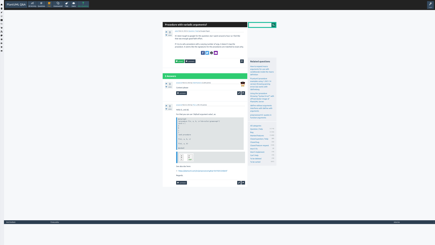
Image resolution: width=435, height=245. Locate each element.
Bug (251, 132)
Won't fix (254, 149)
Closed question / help (259, 139)
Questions (41, 6)
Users (74, 6)
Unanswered (57, 6)
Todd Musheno (197, 82)
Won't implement (257, 152)
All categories (255, 126)
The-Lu (195, 105)
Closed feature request (259, 145)
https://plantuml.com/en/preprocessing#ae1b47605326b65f (202, 171)
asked (176, 31)
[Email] (216, 53)
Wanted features (257, 136)
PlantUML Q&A (16, 4)
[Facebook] (203, 53)
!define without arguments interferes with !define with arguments (261, 108)
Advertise (397, 222)
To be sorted (255, 162)
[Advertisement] (83, 44)
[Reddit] (211, 53)
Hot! (49, 6)
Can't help (254, 155)
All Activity (32, 6)
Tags (66, 6)
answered (179, 82)
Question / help (193, 31)
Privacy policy (55, 222)
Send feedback (10, 222)
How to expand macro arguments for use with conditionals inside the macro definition (262, 70)
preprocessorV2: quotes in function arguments (260, 116)
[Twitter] (207, 53)
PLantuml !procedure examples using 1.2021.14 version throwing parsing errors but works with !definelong (260, 83)
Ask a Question (83, 6)
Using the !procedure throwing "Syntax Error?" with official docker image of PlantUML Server (262, 97)
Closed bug (254, 142)
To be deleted (255, 159)
